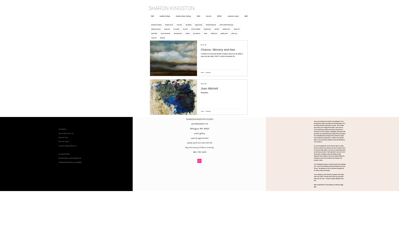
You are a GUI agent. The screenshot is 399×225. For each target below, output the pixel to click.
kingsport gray (207, 29)
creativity (187, 33)
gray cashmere (196, 33)
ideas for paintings (195, 29)
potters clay (234, 33)
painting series (224, 33)
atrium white (154, 33)
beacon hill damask (165, 33)
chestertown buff (178, 33)
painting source (226, 29)
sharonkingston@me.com (69, 146)
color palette (176, 29)
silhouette (162, 38)
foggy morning (198, 25)
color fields (179, 25)
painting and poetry (156, 29)
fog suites (185, 29)
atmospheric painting (156, 25)
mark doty (216, 29)
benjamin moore (169, 25)
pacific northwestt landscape (226, 25)
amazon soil (237, 29)
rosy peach (153, 38)
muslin (205, 33)
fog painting (188, 25)
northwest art (214, 33)
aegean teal (167, 29)
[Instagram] (199, 161)
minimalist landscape (211, 25)
